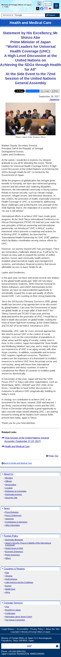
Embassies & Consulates (15, 491)
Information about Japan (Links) (18, 617)
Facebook (41, 8)
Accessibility (22, 629)
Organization (10, 485)
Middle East (10, 589)
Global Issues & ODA (14, 548)
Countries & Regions (14, 568)
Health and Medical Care (17, 446)
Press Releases (12, 512)
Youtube (50, 8)
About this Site (11, 498)
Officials (8, 481)
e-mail (46, 91)
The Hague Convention (15, 620)
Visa (7, 607)
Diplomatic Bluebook (14, 540)
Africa (7, 592)
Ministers (9, 478)
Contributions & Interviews (16, 522)
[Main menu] (56, 6)
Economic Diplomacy (14, 552)
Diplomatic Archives (13, 495)
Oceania (8, 576)
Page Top (53, 456)
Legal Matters (8, 629)
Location (9, 488)
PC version (39, 4)
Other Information (12, 525)
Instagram (46, 8)
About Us (8, 474)
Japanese (47, 4)
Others (8, 558)
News (7, 508)
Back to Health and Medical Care (18, 463)
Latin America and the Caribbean (19, 583)
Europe (8, 586)
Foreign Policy (11, 536)
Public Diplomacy (12, 555)
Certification (10, 613)
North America (11, 579)
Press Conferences (13, 516)
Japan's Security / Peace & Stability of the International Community (28, 544)
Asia (7, 573)
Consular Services (13, 602)
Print (56, 91)
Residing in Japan (13, 610)
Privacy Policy (36, 629)
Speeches (9, 519)
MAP (29, 646)
